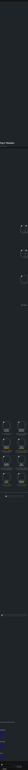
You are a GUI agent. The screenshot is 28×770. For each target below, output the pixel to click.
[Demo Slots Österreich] (7, 766)
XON (6, 481)
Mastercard (2, 732)
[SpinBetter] (24, 256)
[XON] (6, 479)
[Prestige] (24, 231)
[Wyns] (21, 462)
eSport (1, 758)
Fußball (1, 756)
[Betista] (21, 445)
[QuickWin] (24, 282)
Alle (1, 755)
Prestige (6, 430)
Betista (21, 447)
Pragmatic (2, 747)
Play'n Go (2, 746)
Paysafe (1, 736)
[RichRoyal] (21, 479)
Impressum (19, 765)
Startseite (5, 768)
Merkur (1, 744)
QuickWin (6, 464)
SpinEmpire (21, 430)
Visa (1, 733)
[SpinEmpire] (21, 428)
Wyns (21, 464)
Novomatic (2, 745)
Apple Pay (2, 734)
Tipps (1, 759)
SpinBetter (6, 447)
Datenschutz (19, 767)
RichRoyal (21, 481)
